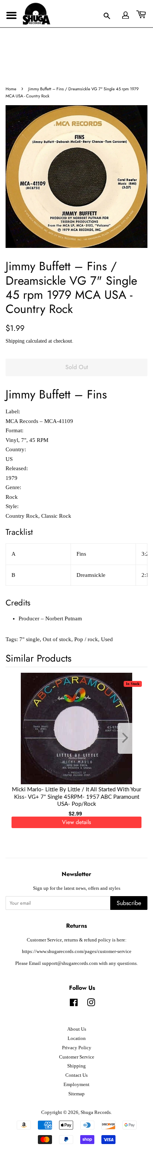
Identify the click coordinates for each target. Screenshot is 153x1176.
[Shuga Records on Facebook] (73, 1004)
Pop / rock (86, 639)
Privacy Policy (76, 1047)
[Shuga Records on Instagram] (91, 1004)
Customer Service (76, 1057)
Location (77, 1038)
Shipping (15, 341)
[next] (129, 738)
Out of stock (57, 639)
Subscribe (129, 903)
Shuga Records (96, 1112)
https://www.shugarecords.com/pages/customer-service (76, 951)
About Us (76, 1029)
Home (11, 89)
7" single (29, 639)
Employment (76, 1084)
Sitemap (76, 1093)
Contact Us (76, 1075)
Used (107, 639)
